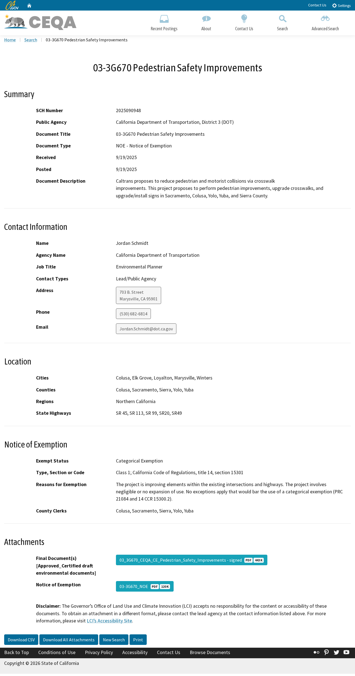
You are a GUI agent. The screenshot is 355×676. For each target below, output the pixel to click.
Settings (344, 5)
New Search (114, 639)
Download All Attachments (69, 639)
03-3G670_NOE (144, 586)
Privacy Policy (99, 652)
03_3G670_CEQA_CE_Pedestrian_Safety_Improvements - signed (191, 560)
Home (10, 39)
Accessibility (135, 652)
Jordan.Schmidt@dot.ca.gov (146, 328)
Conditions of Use (56, 652)
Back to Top (16, 652)
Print (138, 639)
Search (282, 28)
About (206, 28)
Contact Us (317, 4)
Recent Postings (164, 28)
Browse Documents (210, 652)
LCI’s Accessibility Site (109, 621)
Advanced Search (325, 28)
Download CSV (21, 639)
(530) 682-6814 (133, 313)
